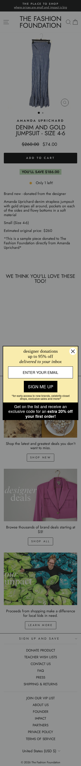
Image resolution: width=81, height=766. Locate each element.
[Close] (73, 351)
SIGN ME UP (40, 386)
